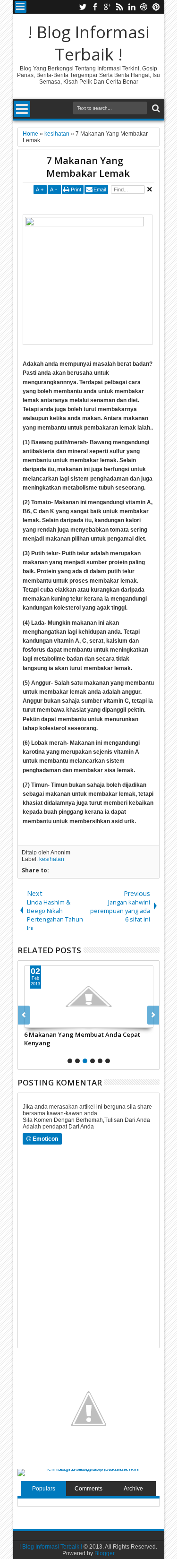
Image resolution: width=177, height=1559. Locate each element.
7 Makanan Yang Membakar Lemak (88, 167)
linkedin (132, 7)
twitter (82, 7)
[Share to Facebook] (31, 1020)
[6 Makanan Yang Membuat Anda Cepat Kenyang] (89, 996)
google (107, 7)
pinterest (156, 7)
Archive (133, 1488)
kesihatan (51, 859)
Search (155, 108)
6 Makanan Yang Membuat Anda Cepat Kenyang (82, 1038)
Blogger (104, 1553)
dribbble (144, 7)
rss (119, 7)
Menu (20, 7)
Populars (43, 1488)
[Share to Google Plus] (52, 1020)
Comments (88, 1488)
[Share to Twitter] (42, 1020)
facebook (95, 7)
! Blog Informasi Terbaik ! (89, 43)
